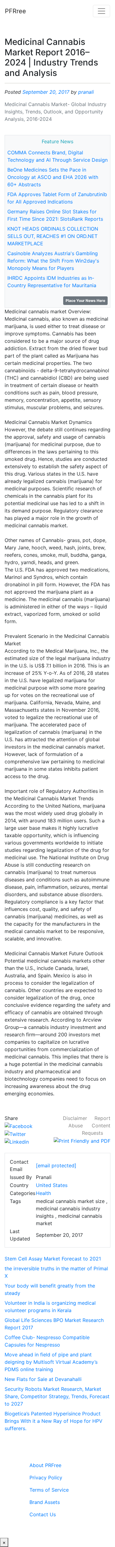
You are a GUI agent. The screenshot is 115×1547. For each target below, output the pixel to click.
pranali (86, 92)
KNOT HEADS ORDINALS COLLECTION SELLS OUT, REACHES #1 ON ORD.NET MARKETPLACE (52, 236)
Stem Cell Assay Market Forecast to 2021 (53, 1259)
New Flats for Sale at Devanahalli (43, 1379)
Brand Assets (44, 1502)
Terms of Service (49, 1490)
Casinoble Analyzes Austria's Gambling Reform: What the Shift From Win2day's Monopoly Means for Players (53, 260)
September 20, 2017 (45, 92)
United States (51, 1185)
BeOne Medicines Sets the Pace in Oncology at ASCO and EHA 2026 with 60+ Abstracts (52, 177)
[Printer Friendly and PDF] (82, 1140)
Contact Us (42, 1514)
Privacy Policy (45, 1477)
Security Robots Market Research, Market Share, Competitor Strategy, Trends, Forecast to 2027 (57, 1396)
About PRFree (45, 1465)
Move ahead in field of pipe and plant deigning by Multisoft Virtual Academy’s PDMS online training (51, 1361)
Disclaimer (75, 1118)
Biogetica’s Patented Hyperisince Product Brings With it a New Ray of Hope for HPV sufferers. (53, 1420)
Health (43, 1193)
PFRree (15, 11)
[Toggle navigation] (101, 11)
